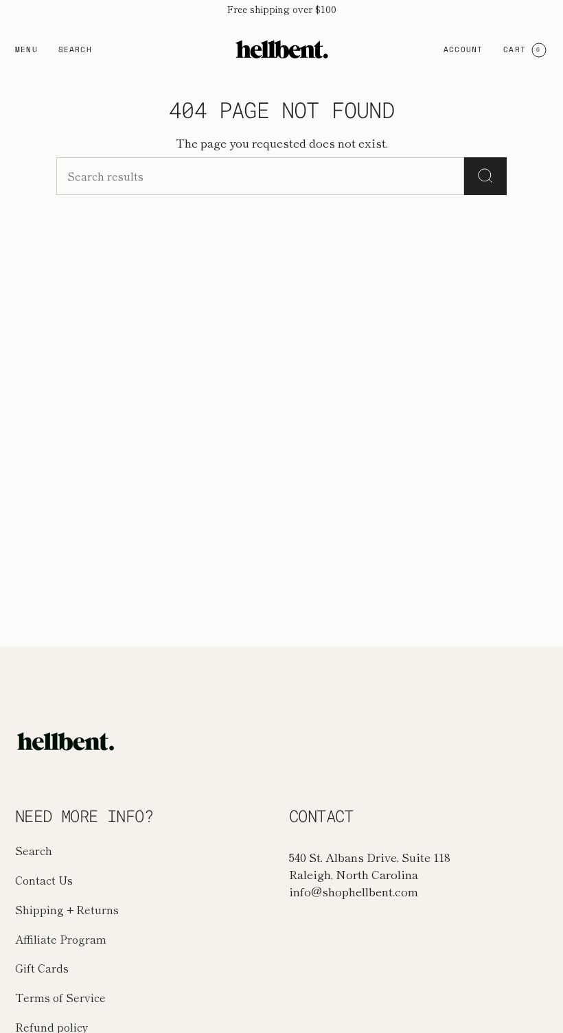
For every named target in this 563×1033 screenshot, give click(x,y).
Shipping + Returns (67, 910)
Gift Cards (42, 968)
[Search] (485, 176)
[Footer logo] (66, 741)
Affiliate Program (60, 939)
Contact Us (44, 880)
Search (33, 851)
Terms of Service (60, 998)
